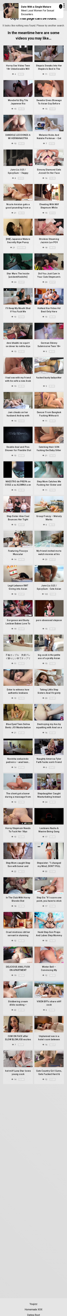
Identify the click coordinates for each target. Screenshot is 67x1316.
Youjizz (33, 1304)
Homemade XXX (33, 1309)
